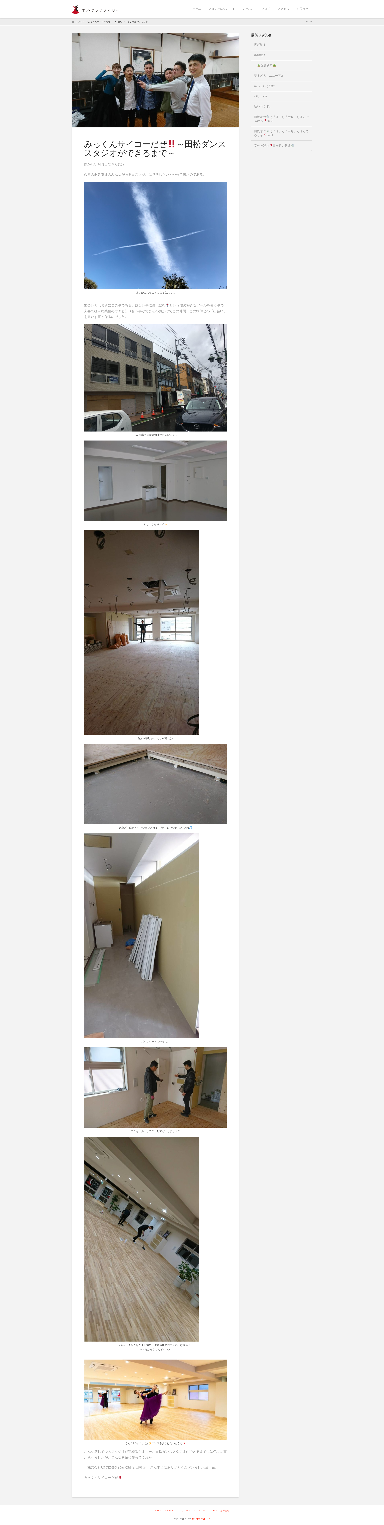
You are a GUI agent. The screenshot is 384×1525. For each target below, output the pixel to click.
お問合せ (225, 1510)
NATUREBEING (201, 1519)
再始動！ (260, 55)
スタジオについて (173, 1510)
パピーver (260, 96)
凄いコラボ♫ (262, 106)
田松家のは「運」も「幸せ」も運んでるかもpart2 (281, 119)
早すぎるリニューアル (269, 75)
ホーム (158, 1510)
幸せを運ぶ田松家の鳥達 (272, 145)
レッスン (191, 1510)
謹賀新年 (267, 65)
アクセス (213, 1510)
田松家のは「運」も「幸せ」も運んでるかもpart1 (281, 133)
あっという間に (264, 86)
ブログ (201, 1510)
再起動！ (260, 44)
